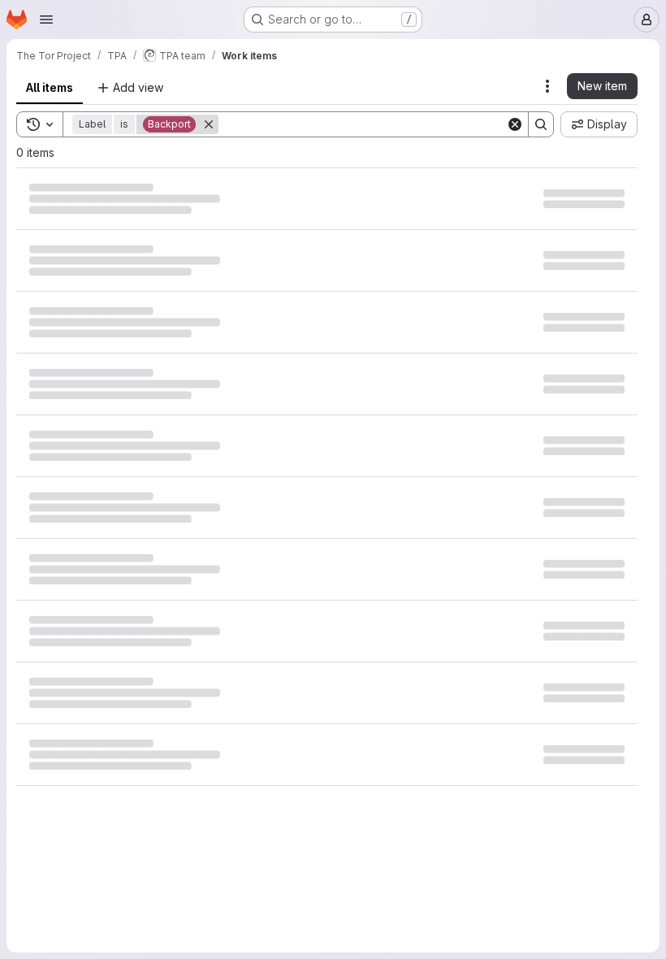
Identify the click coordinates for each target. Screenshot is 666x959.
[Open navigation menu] (46, 20)
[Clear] (515, 124)
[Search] (541, 124)
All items (49, 87)
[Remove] (208, 124)
